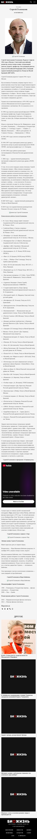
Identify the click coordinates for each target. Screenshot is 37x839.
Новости (20, 830)
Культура (20, 833)
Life (12, 835)
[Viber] (10, 609)
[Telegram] (7, 609)
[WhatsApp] (12, 609)
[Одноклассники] (5, 609)
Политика (9, 833)
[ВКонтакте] (2, 609)
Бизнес (29, 830)
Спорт (29, 833)
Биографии (18, 7)
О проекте (22, 835)
